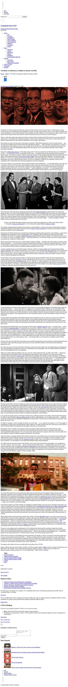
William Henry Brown (13, 152)
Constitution (10, 37)
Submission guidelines (13, 63)
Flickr (44, 547)
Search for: (3, 16)
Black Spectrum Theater (60, 506)
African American (8, 554)
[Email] (35, 77)
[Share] (35, 80)
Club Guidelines (11, 40)
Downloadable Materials (13, 57)
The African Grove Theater (27, 156)
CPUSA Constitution (16, 662)
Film (5, 562)
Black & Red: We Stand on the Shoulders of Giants (17, 588)
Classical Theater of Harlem (37, 228)
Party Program (11, 39)
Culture (6, 560)
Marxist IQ (10, 52)
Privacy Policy (8, 673)
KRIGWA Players (26, 236)
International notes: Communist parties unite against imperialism (27, 652)
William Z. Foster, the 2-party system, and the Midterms (25, 647)
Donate (6, 12)
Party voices (10, 61)
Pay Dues (6, 13)
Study (5, 48)
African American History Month (12, 557)
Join (5, 11)
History (9, 54)
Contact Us (10, 45)
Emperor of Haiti (50, 224)
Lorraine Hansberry (14, 328)
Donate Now (4, 602)
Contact (6, 672)
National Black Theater (44, 506)
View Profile (4, 575)
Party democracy (11, 42)
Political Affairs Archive (10, 674)
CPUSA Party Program (17, 657)
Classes (9, 51)
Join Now (3, 595)
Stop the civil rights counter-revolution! (14, 586)
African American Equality (11, 556)
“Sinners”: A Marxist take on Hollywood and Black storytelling (20, 583)
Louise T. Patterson (6, 250)
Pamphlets (10, 55)
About (5, 33)
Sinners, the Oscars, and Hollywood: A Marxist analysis (18, 585)
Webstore (9, 43)
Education (10, 49)
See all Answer (5, 622)
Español (6, 67)
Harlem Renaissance (41, 211)
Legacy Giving (8, 64)
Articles (6, 58)
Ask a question (5, 619)
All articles (10, 60)
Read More (4, 617)
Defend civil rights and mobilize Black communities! (18, 582)
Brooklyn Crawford (8, 86)
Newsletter (7, 66)
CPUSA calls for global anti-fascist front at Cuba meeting (26, 667)
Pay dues (9, 36)
